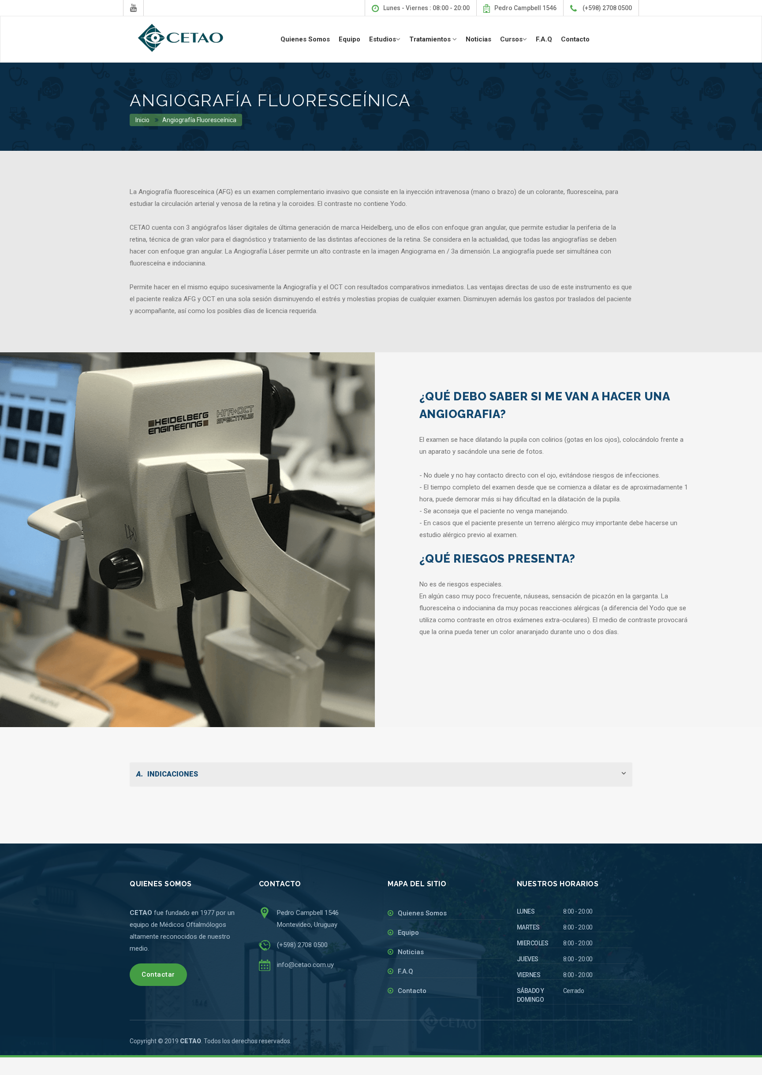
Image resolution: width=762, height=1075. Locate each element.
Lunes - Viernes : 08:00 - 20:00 (426, 7)
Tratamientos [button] (430, 39)
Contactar (158, 974)
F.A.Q (544, 39)
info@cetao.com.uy (305, 965)
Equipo (349, 39)
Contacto (575, 39)
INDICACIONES (167, 774)
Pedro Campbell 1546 (525, 7)
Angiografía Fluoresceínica (199, 119)
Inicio (142, 119)
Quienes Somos (305, 39)
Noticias (478, 39)
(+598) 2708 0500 (606, 7)
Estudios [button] (382, 39)
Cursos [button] (511, 39)
